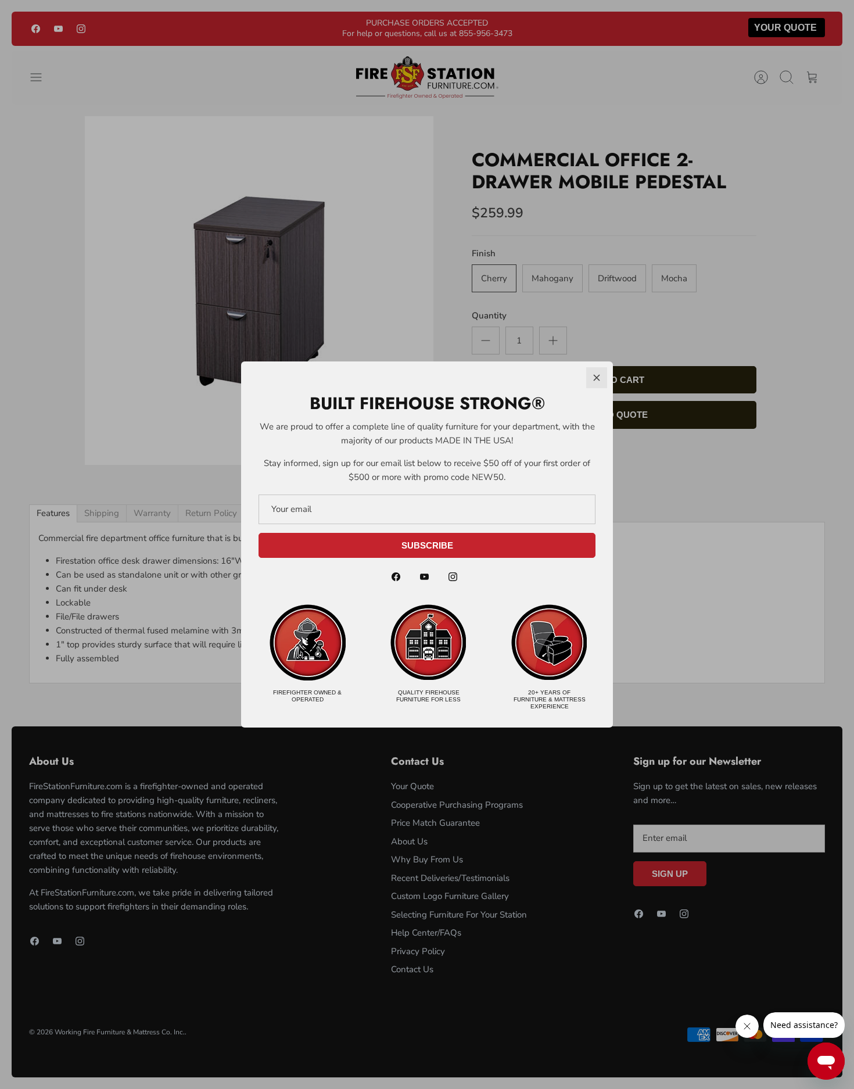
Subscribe (427, 545)
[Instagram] (453, 577)
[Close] (596, 377)
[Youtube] (424, 577)
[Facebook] (396, 577)
